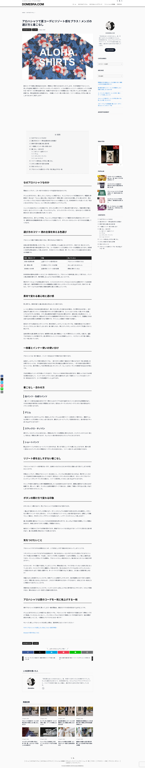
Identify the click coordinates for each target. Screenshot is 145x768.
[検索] (122, 1)
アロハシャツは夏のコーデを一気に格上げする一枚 (47, 169)
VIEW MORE (110, 50)
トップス (35, 29)
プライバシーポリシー (113, 761)
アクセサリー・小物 (102, 761)
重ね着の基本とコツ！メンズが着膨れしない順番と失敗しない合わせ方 (109, 88)
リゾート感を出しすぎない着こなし (42, 161)
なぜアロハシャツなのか (39, 138)
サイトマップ (75, 763)
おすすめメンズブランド (47, 761)
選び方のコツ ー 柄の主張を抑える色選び (44, 141)
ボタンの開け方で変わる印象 (40, 164)
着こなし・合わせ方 (38, 149)
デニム (36, 154)
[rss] (119, 1)
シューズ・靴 (86, 761)
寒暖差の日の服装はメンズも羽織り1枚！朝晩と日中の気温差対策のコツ (110, 83)
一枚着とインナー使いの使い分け (42, 146)
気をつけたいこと (37, 166)
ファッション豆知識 (59, 761)
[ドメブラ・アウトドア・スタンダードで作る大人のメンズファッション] (33, 4)
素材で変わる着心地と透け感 (40, 144)
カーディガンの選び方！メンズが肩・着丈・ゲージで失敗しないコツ (109, 94)
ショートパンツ (39, 158)
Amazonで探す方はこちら (31, 633)
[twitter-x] (117, 1)
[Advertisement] (57, 113)
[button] (28, 652)
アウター (93, 761)
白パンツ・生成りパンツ (41, 151)
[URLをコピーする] (87, 652)
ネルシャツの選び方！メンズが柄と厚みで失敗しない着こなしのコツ (109, 99)
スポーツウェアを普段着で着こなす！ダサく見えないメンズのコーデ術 (109, 104)
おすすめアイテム (27, 29)
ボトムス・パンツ (70, 761)
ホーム (27, 761)
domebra (31, 688)
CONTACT (68, 763)
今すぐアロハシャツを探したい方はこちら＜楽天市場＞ (40, 628)
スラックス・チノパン (40, 156)
